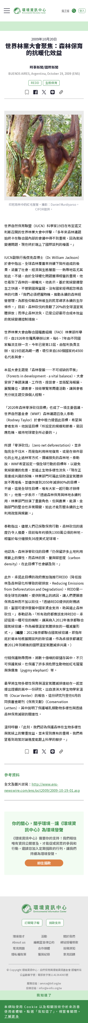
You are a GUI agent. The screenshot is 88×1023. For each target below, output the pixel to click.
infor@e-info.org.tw (50, 988)
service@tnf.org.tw (50, 983)
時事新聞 (36, 67)
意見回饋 (69, 954)
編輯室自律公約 (44, 942)
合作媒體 (44, 948)
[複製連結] (61, 92)
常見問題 (19, 948)
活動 (44, 936)
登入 (82, 10)
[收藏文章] (27, 92)
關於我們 (69, 936)
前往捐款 (44, 863)
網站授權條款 (69, 942)
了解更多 (11, 1016)
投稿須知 (69, 948)
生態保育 (51, 83)
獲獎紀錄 (44, 954)
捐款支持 (55, 923)
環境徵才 (19, 936)
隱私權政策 (18, 954)
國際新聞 (51, 67)
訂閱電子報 (32, 923)
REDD (35, 83)
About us (18, 942)
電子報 (65, 10)
